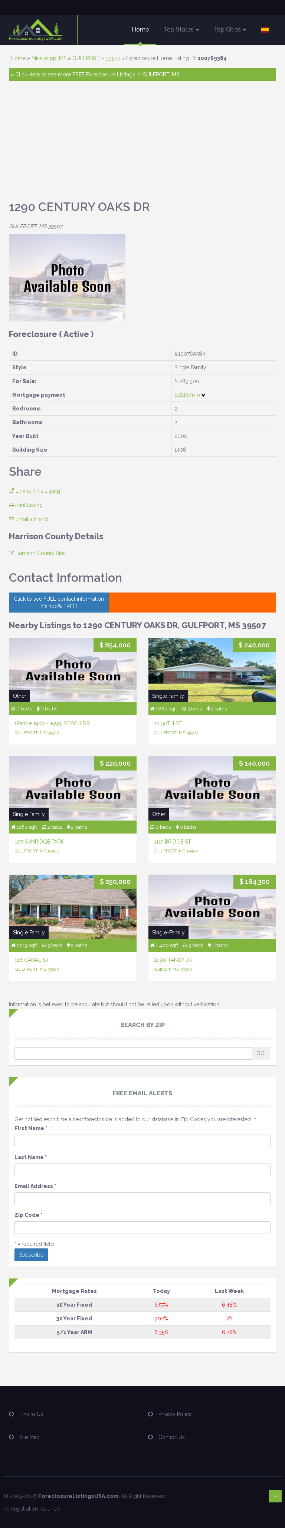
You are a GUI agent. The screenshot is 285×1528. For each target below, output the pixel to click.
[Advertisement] (142, 144)
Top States (179, 29)
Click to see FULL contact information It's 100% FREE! (59, 602)
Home (140, 29)
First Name (30, 1128)
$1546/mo (188, 395)
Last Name (30, 1157)
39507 (113, 58)
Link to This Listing (37, 491)
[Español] (264, 29)
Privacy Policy (175, 1414)
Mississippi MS (49, 58)
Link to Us (31, 1414)
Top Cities (228, 29)
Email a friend (31, 519)
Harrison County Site (39, 553)
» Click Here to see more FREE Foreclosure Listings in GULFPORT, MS (95, 74)
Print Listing (28, 505)
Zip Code (28, 1215)
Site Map (29, 1437)
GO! (261, 1053)
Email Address (35, 1186)
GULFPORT (86, 58)
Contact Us (171, 1437)
